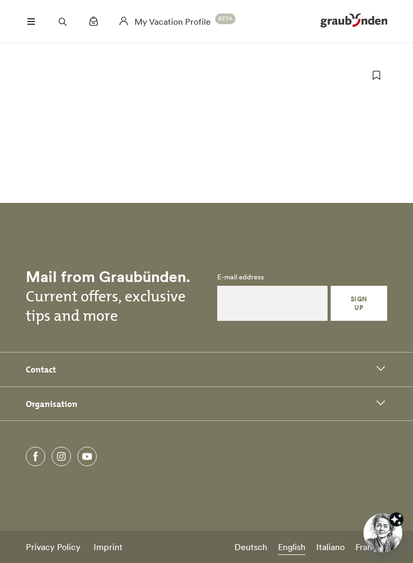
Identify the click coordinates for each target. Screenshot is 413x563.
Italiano (330, 546)
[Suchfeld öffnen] (62, 21)
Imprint (108, 546)
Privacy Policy (53, 546)
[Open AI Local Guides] (383, 532)
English (291, 546)
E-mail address (240, 277)
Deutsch (250, 546)
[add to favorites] (376, 75)
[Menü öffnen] (31, 21)
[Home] (354, 21)
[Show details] (396, 519)
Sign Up (359, 303)
